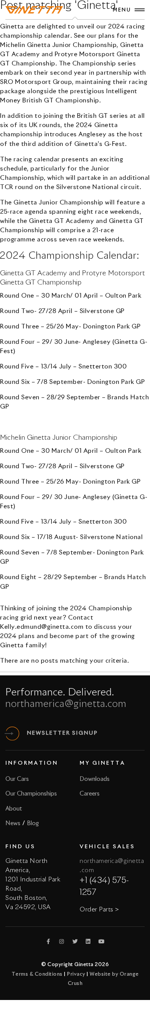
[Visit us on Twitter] (75, 941)
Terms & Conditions (37, 974)
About (13, 809)
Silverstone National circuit (98, 187)
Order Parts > (99, 909)
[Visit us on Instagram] (62, 941)
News (12, 823)
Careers (90, 794)
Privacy (76, 974)
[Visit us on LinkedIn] (88, 941)
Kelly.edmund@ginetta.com (41, 627)
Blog (33, 823)
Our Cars (17, 779)
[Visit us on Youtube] (101, 941)
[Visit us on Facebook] (48, 941)
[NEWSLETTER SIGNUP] (12, 733)
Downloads (95, 779)
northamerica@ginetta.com (66, 704)
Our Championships (31, 794)
